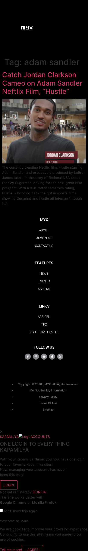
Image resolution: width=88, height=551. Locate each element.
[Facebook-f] (28, 357)
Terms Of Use (48, 403)
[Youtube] (44, 357)
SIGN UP (39, 492)
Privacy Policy (48, 397)
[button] (16, 27)
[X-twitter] (60, 357)
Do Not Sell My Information (48, 390)
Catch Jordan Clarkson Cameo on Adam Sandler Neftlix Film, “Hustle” (42, 83)
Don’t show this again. (20, 511)
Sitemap (48, 409)
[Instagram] (36, 357)
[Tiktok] (52, 357)
